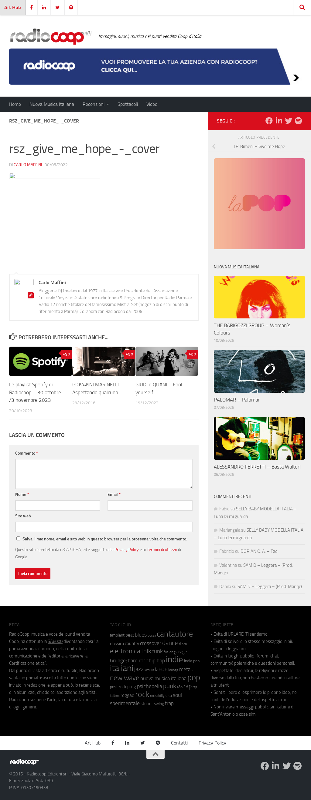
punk (169, 686)
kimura (149, 670)
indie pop (192, 661)
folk (146, 651)
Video (151, 104)
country (132, 643)
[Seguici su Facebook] (269, 120)
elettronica (125, 651)
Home (15, 104)
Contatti (179, 743)
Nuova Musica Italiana (51, 104)
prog (131, 686)
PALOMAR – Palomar (237, 400)
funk (157, 651)
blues (141, 634)
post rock (118, 686)
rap (187, 686)
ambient (117, 635)
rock (142, 694)
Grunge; (118, 661)
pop (193, 677)
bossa (152, 635)
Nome (22, 494)
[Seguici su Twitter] (288, 120)
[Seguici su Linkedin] (278, 120)
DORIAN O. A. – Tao (259, 551)
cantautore (175, 634)
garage (180, 651)
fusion (168, 652)
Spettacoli (128, 104)
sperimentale (125, 703)
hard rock (138, 661)
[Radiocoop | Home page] (50, 36)
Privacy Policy (126, 549)
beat (129, 635)
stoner (147, 703)
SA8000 (55, 641)
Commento (26, 453)
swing (159, 703)
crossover (150, 643)
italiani (121, 668)
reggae (127, 695)
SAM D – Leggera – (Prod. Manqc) (270, 586)
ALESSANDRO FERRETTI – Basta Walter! (257, 467)
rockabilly (157, 696)
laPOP (161, 669)
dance (170, 643)
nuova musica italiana (163, 678)
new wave (124, 678)
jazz (139, 669)
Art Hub (12, 7)
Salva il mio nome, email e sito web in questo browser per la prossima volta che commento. (104, 539)
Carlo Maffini (28, 164)
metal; (186, 669)
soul (177, 695)
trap (169, 703)
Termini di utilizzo (162, 549)
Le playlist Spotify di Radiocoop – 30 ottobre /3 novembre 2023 (35, 392)
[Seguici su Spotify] (298, 120)
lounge (173, 670)
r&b (180, 686)
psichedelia (149, 686)
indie (174, 659)
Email (114, 494)
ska (169, 695)
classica (117, 643)
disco (183, 644)
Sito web (23, 516)
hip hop (157, 660)
